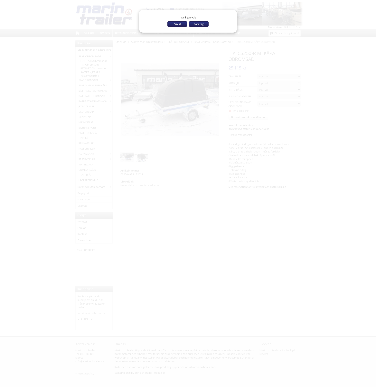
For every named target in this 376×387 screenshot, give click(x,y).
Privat (177, 24)
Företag (199, 24)
